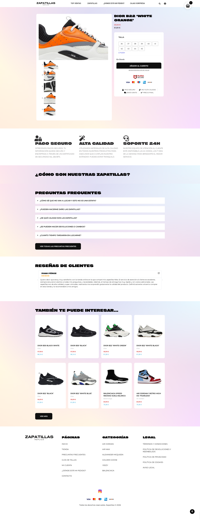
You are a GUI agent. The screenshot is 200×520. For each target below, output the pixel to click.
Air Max (106, 449)
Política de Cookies (153, 462)
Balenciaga (108, 470)
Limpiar (121, 52)
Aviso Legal (149, 467)
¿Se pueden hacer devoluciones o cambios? (62, 227)
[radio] (122, 44)
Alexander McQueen (112, 454)
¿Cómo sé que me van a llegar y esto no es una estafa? (68, 201)
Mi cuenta (67, 465)
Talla (121, 37)
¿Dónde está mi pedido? (74, 470)
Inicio (65, 444)
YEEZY (105, 465)
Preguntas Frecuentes (73, 454)
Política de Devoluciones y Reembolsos (157, 450)
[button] (160, 4)
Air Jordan (108, 444)
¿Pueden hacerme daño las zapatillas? (60, 209)
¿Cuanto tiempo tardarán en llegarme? (60, 235)
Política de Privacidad (154, 457)
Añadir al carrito (139, 66)
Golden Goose (109, 460)
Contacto (67, 476)
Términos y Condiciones (155, 444)
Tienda (65, 449)
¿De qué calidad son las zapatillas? (58, 218)
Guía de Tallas (69, 460)
